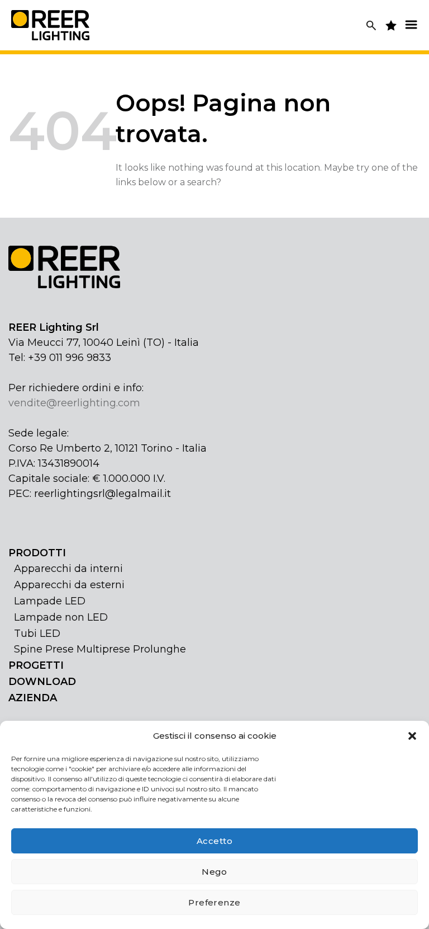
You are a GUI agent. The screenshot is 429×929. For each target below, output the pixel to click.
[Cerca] (371, 25)
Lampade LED (49, 601)
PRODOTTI (37, 553)
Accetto (214, 841)
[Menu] (411, 24)
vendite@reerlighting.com (74, 403)
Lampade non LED (61, 617)
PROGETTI (36, 665)
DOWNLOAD (42, 681)
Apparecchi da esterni (69, 585)
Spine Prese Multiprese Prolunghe (100, 649)
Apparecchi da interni (68, 568)
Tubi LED (37, 633)
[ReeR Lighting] (50, 24)
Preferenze (214, 902)
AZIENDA (32, 698)
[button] (412, 736)
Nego (214, 871)
